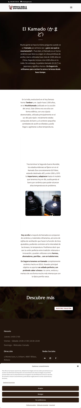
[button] (78, 366)
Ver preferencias (40, 400)
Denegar (40, 394)
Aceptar (40, 388)
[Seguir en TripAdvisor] (45, 358)
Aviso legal (52, 405)
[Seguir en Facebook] (55, 358)
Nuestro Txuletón (63, 308)
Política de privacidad (42, 405)
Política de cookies (31, 405)
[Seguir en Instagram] (50, 358)
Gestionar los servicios (9, 382)
